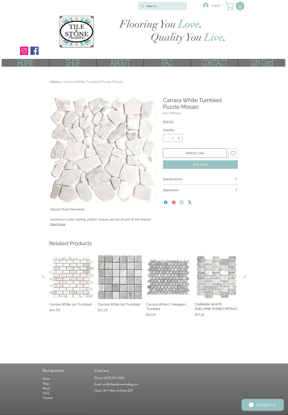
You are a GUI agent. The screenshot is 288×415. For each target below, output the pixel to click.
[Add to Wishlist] (233, 153)
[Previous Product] (43, 276)
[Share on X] (189, 202)
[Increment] (179, 138)
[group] (144, 288)
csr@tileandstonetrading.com (120, 384)
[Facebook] (34, 51)
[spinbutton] (172, 138)
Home (55, 82)
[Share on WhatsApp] (181, 202)
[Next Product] (244, 276)
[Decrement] (166, 138)
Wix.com (85, 413)
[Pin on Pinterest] (173, 202)
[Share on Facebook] (165, 202)
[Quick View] (71, 277)
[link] (235, 6)
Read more (57, 224)
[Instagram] (24, 51)
